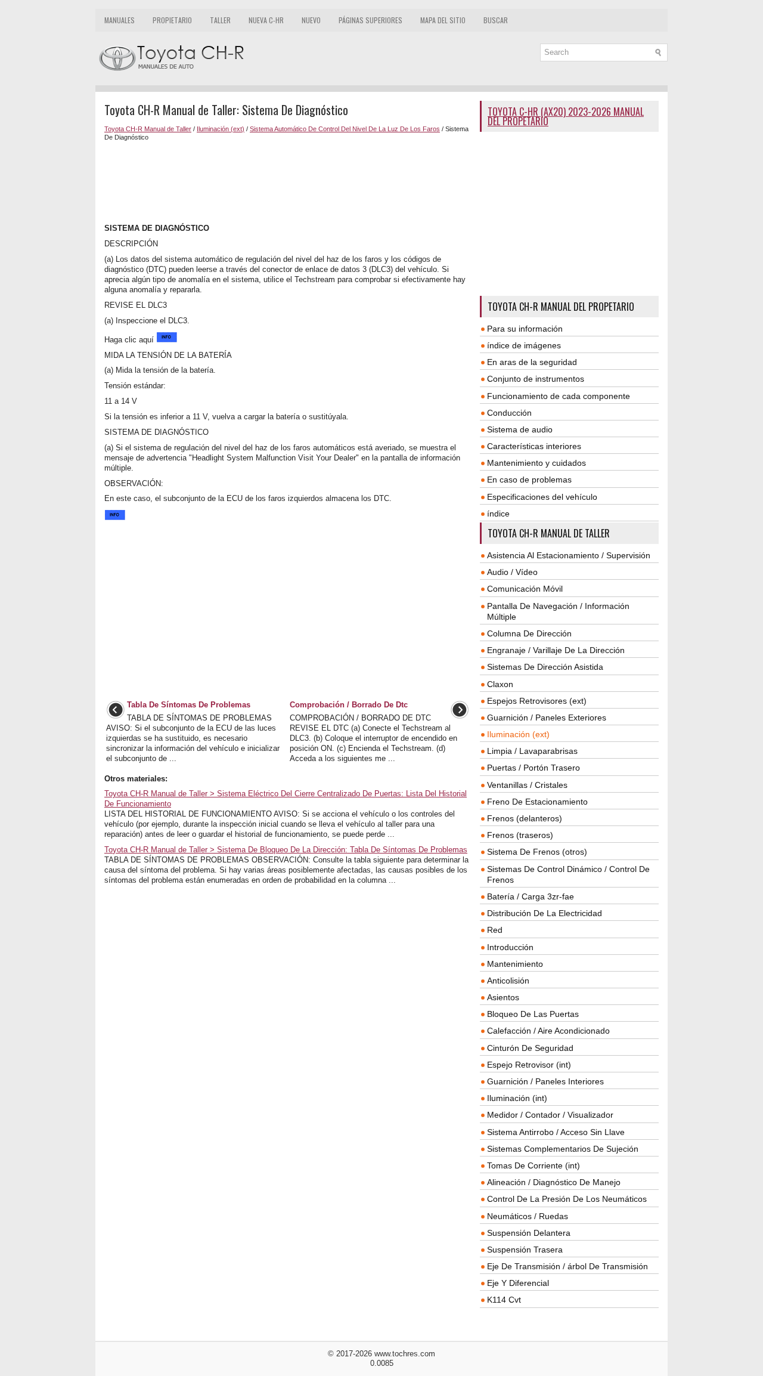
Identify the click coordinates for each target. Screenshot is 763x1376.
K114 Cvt (504, 1299)
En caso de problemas (529, 479)
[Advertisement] (287, 182)
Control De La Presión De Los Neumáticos (567, 1199)
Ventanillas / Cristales (527, 785)
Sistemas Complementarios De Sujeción (562, 1149)
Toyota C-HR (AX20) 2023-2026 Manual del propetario (566, 116)
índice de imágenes (524, 345)
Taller (220, 20)
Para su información (525, 328)
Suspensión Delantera (528, 1233)
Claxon (500, 684)
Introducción (510, 947)
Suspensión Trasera (525, 1249)
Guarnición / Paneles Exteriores (546, 717)
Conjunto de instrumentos (535, 379)
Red (495, 930)
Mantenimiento (515, 964)
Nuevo (311, 20)
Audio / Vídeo (512, 572)
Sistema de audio (520, 429)
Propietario (172, 20)
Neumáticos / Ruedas (527, 1216)
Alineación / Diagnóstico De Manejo (554, 1182)
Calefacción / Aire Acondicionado (548, 1030)
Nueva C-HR (266, 20)
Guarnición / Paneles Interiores (545, 1081)
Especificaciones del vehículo (542, 497)
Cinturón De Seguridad (530, 1048)
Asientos (503, 997)
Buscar (495, 20)
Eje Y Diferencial (518, 1283)
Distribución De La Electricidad (544, 913)
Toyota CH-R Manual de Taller (147, 128)
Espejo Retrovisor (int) (529, 1064)
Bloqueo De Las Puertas (533, 1014)
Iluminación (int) (517, 1098)
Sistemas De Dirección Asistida (545, 667)
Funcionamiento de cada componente (558, 396)
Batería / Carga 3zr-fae (530, 896)
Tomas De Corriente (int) (533, 1165)
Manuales (119, 20)
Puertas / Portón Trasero (533, 767)
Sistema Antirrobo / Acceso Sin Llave (556, 1132)
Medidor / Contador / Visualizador (550, 1115)
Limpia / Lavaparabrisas (532, 751)
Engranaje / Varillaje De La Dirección (556, 650)
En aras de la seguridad (532, 362)
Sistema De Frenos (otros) (537, 851)
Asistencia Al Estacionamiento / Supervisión (568, 555)
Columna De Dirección (529, 633)
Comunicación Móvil (525, 588)
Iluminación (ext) (220, 128)
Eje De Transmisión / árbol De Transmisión (567, 1266)
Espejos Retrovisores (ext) (537, 701)
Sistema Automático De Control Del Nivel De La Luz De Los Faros (345, 128)
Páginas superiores (370, 20)
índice (498, 513)
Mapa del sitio (443, 20)
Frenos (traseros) (520, 835)
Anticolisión (508, 980)
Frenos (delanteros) (524, 818)
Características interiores (534, 446)
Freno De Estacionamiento (537, 801)
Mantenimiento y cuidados (536, 463)
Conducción (509, 413)
